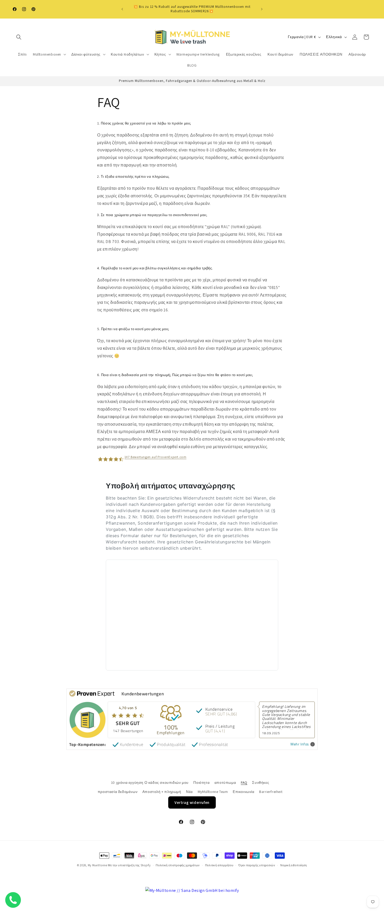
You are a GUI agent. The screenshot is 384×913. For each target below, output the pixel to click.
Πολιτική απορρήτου (219, 865)
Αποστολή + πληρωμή (161, 791)
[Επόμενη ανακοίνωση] (261, 9)
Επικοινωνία (243, 791)
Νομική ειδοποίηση (293, 865)
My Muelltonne (97, 865)
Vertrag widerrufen (192, 802)
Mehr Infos (299, 744)
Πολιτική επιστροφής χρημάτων (178, 865)
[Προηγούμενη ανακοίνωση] (122, 9)
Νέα (189, 791)
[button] (19, 37)
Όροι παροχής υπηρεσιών (256, 865)
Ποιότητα (201, 782)
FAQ (244, 782)
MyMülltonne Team (213, 791)
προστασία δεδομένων (117, 791)
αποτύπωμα (225, 782)
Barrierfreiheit (270, 791)
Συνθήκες (260, 782)
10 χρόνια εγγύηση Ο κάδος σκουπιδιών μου (150, 782)
